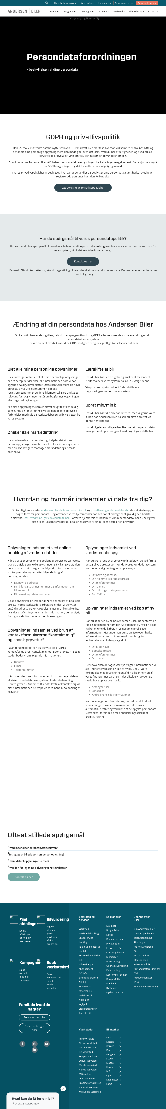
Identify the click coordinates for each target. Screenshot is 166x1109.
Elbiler (109, 934)
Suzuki (109, 1058)
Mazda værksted (88, 1065)
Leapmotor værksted (90, 1082)
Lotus (109, 1083)
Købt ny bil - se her (116, 974)
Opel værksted (87, 1078)
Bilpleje (83, 982)
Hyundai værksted (89, 1087)
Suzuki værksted (88, 1060)
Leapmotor (112, 1079)
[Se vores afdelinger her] (14, 919)
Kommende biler (115, 939)
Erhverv (110, 948)
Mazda (110, 1062)
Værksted (84, 928)
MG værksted (86, 1074)
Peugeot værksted (88, 1056)
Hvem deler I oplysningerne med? (28, 861)
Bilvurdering (58, 920)
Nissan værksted (88, 1043)
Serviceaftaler (88, 3)
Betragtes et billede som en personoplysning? (36, 854)
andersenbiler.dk (51, 510)
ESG (136, 973)
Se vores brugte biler (34, 1028)
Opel (109, 1075)
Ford (108, 1037)
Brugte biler (70, 11)
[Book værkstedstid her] (41, 962)
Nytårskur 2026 (114, 992)
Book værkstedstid (147, 3)
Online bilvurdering (117, 965)
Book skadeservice (124, 3)
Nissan (110, 1041)
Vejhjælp (83, 1004)
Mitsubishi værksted (90, 1091)
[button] (32, 1100)
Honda (109, 1067)
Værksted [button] (118, 11)
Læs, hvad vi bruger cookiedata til (46, 518)
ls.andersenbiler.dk (75, 510)
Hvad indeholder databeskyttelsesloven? (33, 848)
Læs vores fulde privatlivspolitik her (83, 187)
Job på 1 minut (142, 955)
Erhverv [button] (103, 11)
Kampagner (30, 963)
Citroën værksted (88, 1047)
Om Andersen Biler (144, 928)
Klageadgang (141, 960)
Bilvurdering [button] (135, 11)
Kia (108, 1050)
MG (108, 1071)
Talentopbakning (143, 937)
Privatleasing (113, 943)
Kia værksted (86, 1051)
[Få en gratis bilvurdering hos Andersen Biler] (41, 919)
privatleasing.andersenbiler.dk (109, 510)
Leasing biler (88, 11)
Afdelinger (139, 942)
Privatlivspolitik (142, 964)
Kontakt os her (83, 261)
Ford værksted (86, 1038)
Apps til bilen (86, 1013)
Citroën (110, 1045)
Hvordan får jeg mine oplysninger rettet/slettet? (37, 868)
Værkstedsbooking (89, 933)
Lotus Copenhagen (144, 933)
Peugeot (110, 1054)
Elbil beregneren (88, 1008)
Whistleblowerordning (146, 986)
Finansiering (104, 3)
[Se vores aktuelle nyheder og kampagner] (14, 962)
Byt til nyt (111, 988)
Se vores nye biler (34, 1017)
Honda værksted (88, 1069)
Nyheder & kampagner (65, 3)
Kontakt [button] (152, 11)
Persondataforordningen (147, 968)
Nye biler (54, 11)
